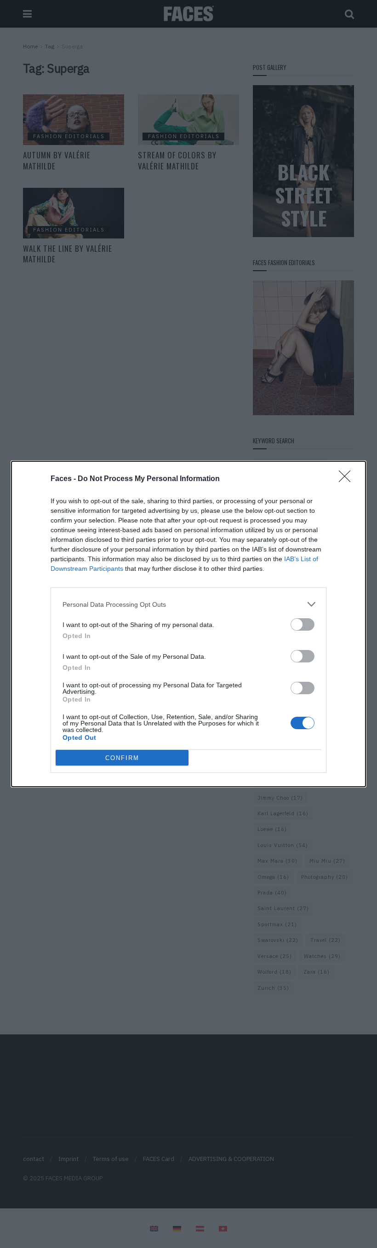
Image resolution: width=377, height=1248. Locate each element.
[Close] (347, 479)
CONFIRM (122, 758)
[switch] (302, 624)
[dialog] (188, 624)
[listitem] (188, 604)
